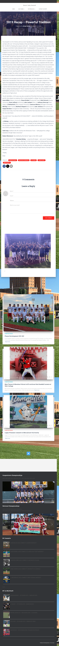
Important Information (24, 160)
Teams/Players (41, 160)
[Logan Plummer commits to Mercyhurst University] (28, 411)
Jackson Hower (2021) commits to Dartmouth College (24, 560)
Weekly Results (7, 162)
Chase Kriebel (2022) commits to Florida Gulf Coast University (27, 551)
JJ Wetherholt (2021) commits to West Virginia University (25, 577)
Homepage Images (12, 160)
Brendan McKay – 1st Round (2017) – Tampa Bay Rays (23, 595)
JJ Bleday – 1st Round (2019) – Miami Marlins (22, 604)
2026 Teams (21, 9)
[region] (28, 492)
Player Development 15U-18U (14, 336)
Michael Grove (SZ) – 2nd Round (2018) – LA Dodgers (23, 612)
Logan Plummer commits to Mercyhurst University (22, 433)
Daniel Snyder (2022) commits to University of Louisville (25, 569)
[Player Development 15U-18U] (28, 312)
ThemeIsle (52, 642)
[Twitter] (28, 453)
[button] (5, 492)
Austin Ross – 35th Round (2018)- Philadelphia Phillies (24, 630)
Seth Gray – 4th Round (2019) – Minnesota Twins (23, 621)
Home (13, 9)
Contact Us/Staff (43, 9)
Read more (7, 341)
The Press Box (31, 9)
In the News (33, 160)
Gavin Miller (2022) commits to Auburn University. (23, 542)
